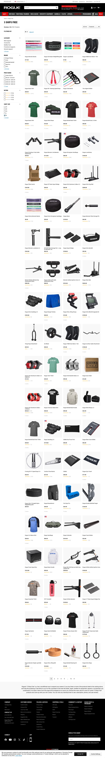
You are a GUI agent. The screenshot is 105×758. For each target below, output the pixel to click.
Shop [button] (4, 14)
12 (71, 679)
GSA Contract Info (40, 722)
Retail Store (7, 709)
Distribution (39, 724)
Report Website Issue (25, 719)
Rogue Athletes (87, 711)
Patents (38, 712)
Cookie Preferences (41, 729)
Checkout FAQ (24, 707)
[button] (56, 7)
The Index (70, 704)
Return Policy (71, 744)
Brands (54, 714)
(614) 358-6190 (8, 715)
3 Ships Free (10, 18)
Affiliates (70, 717)
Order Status (89, 1)
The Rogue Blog (71, 712)
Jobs (6, 707)
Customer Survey (24, 722)
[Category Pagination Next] (74, 678)
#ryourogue (71, 709)
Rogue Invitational (88, 706)
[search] (41, 7)
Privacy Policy (40, 704)
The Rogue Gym (71, 719)
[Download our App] (31, 740)
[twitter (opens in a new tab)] (19, 740)
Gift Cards (75, 1)
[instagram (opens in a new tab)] (15, 740)
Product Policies (40, 714)
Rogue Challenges (88, 708)
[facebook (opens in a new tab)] (6, 740)
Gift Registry (55, 707)
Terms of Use (39, 707)
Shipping (23, 714)
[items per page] (84, 26)
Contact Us (82, 1)
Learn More (18, 755)
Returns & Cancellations (26, 712)
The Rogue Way (8, 704)
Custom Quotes (24, 704)
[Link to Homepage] (12, 8)
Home (5, 18)
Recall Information (41, 719)
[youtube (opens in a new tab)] (10, 740)
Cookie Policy (39, 726)
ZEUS (53, 709)
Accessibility (39, 709)
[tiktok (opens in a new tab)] (24, 740)
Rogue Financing (56, 712)
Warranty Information (41, 717)
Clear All (31, 32)
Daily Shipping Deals (68, 6)
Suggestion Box (24, 717)
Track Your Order (24, 709)
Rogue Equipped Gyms (73, 707)
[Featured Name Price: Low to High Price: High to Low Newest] (94, 26)
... (67, 679)
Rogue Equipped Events (89, 713)
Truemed (54, 717)
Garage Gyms (71, 714)
